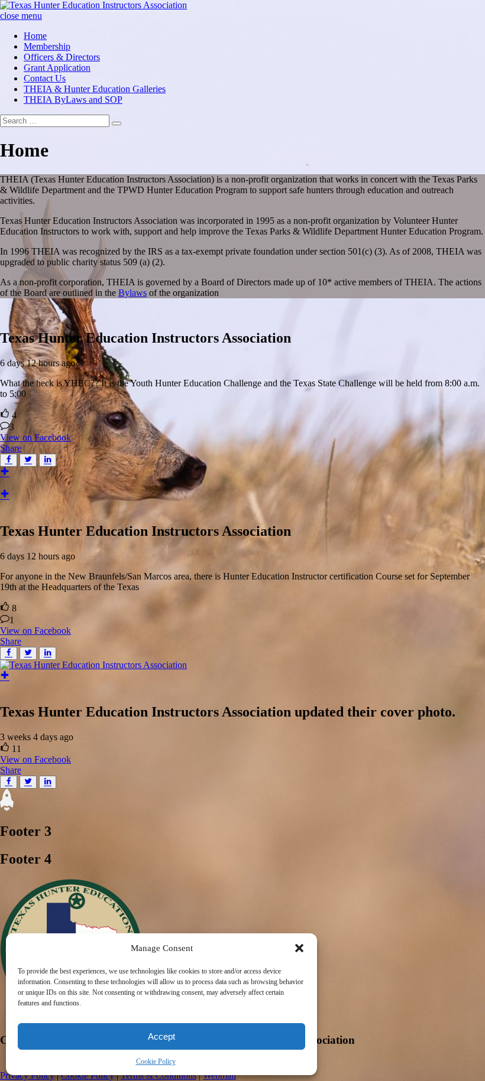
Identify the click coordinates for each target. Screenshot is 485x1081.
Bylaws (132, 293)
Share (10, 448)
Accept (161, 1036)
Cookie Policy (156, 1061)
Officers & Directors (62, 57)
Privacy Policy (27, 1075)
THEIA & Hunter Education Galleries (95, 89)
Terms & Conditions (158, 1075)
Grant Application (57, 68)
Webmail (219, 1075)
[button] (299, 948)
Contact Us (45, 78)
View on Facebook (35, 437)
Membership (47, 46)
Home (35, 36)
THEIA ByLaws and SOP (73, 100)
